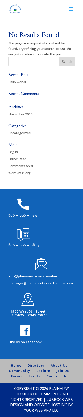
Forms (16, 376)
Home (16, 365)
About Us (59, 365)
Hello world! (17, 82)
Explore (43, 370)
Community (19, 370)
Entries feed (17, 159)
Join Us (62, 370)
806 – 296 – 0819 (23, 245)
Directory (35, 365)
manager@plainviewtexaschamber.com (41, 283)
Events (34, 376)
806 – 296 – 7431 (23, 215)
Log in (13, 152)
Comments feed (20, 166)
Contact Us (57, 376)
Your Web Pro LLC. (41, 410)
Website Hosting (50, 404)
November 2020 (20, 114)
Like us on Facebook (25, 342)
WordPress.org (19, 173)
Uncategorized (19, 133)
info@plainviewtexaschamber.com (37, 276)
